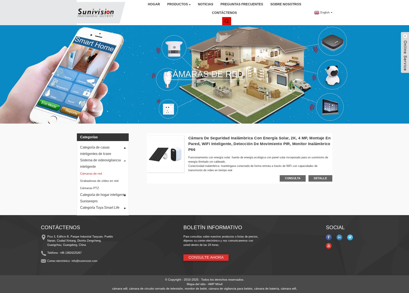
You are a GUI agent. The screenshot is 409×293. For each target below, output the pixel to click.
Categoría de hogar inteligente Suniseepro (103, 198)
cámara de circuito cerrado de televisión (156, 288)
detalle (320, 178)
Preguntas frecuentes (241, 4)
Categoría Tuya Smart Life (100, 207)
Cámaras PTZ (89, 188)
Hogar (154, 4)
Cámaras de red (91, 173)
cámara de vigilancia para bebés (230, 288)
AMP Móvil (215, 284)
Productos (177, 4)
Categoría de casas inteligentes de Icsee (95, 151)
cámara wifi (119, 288)
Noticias (205, 4)
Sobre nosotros (285, 4)
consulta (292, 178)
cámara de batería (266, 288)
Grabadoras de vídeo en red (99, 180)
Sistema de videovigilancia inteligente (100, 163)
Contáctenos (224, 13)
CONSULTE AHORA (206, 257)
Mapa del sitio (196, 284)
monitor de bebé (196, 288)
